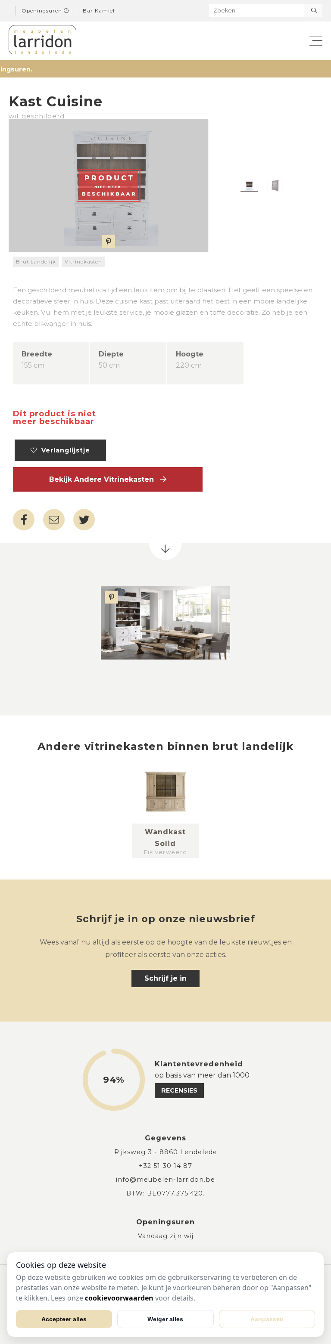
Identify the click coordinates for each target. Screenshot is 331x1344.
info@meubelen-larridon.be (165, 1179)
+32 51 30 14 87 (165, 1166)
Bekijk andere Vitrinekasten (104, 479)
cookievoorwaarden (119, 1298)
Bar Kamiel (99, 11)
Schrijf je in (165, 978)
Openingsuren (43, 11)
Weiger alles (165, 1319)
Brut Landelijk (36, 262)
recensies (179, 1090)
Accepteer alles (64, 1319)
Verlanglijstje (63, 450)
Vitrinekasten (83, 262)
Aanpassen (267, 1319)
